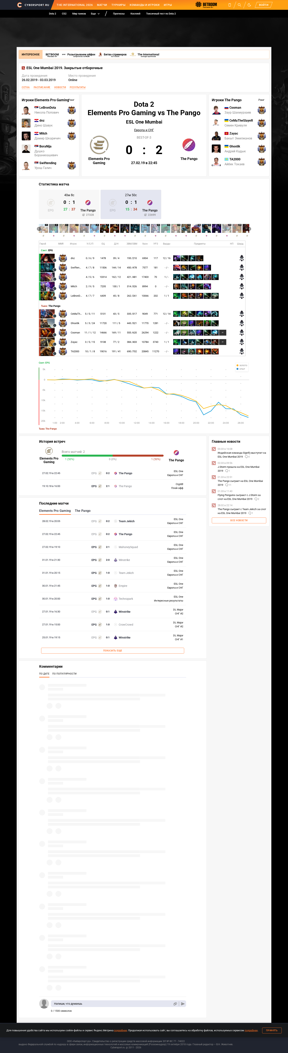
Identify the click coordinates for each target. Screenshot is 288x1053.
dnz (73, 258)
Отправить (183, 1004)
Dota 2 (52, 13)
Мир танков (79, 13)
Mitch (74, 286)
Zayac (74, 341)
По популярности (64, 673)
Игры (168, 4)
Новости (60, 87)
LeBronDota (77, 295)
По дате (44, 673)
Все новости (239, 520)
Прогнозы (119, 13)
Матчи (102, 4)
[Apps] (230, 5)
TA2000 (75, 351)
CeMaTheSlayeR (80, 313)
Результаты (77, 87)
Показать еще (112, 650)
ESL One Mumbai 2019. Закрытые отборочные (64, 68)
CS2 (64, 13)
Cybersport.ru (117, 1047)
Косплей (135, 13)
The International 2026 (75, 4)
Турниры (118, 4)
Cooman (75, 332)
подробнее (120, 1030)
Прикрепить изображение (175, 1004)
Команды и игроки (144, 4)
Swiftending (77, 267)
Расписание (42, 87)
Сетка (26, 87)
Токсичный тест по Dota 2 (161, 13)
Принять (272, 1030)
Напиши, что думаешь (68, 1003)
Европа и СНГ (144, 130)
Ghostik (75, 323)
